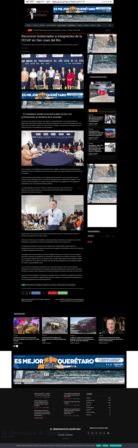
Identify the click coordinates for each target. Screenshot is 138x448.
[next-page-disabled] (91, 242)
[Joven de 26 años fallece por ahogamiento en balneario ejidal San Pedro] (55, 325)
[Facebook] (103, 2)
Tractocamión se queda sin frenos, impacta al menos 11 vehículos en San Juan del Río (70, 300)
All (102, 236)
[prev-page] (90, 158)
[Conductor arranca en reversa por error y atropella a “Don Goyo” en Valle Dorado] (26, 325)
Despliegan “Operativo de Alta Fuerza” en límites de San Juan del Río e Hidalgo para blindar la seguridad (96, 148)
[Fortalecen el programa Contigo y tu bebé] (60, 403)
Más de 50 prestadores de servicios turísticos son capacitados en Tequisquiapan (96, 119)
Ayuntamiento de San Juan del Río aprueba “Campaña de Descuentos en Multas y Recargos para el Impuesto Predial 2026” (65, 30)
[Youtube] (111, 2)
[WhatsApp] (104, 433)
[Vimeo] (109, 2)
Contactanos (65, 438)
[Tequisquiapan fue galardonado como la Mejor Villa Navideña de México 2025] (60, 395)
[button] (110, 25)
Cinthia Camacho (26, 51)
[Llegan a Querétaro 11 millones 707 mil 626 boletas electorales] (30, 395)
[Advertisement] (102, 216)
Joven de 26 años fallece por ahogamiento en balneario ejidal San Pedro (54, 339)
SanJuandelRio (71, 284)
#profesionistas (30, 284)
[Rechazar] (136, 445)
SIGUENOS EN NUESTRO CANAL (98, 77)
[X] (107, 2)
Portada (91, 115)
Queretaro (53, 284)
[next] (109, 30)
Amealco (107, 236)
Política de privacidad (115, 445)
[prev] (107, 30)
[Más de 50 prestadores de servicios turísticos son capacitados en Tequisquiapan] (110, 118)
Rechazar (105, 445)
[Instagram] (105, 2)
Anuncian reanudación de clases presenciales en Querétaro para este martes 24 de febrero (111, 339)
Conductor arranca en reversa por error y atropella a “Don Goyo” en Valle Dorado (26, 339)
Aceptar (99, 445)
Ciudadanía (39, 284)
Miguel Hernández (94, 137)
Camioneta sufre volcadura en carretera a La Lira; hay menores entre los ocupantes (96, 133)
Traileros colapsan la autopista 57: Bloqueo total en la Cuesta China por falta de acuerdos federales (82, 339)
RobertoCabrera (62, 284)
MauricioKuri (46, 284)
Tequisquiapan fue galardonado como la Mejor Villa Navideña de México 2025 (72, 395)
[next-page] (92, 158)
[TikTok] (96, 433)
